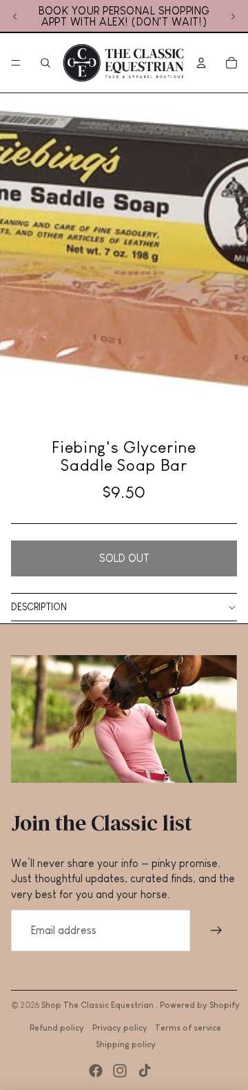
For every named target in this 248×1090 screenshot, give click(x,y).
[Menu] (16, 63)
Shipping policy (126, 1044)
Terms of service (188, 1028)
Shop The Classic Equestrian (98, 1005)
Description (39, 606)
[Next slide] (233, 16)
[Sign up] (216, 930)
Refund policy (57, 1028)
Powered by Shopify (200, 1005)
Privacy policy (119, 1028)
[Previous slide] (15, 16)
